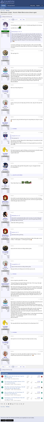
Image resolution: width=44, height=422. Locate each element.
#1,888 (41, 147)
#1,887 (41, 132)
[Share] (39, 22)
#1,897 (41, 299)
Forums (3, 5)
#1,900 (41, 351)
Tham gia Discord (11, 5)
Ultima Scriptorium (17, 384)
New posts (3, 8)
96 (14, 19)
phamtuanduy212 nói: (16, 31)
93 (9, 19)
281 (20, 19)
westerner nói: (14, 232)
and (17, 175)
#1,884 (41, 85)
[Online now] (5, 55)
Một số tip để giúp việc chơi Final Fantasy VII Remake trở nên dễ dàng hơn (14, 393)
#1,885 (41, 100)
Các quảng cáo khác (15, 378)
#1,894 (41, 245)
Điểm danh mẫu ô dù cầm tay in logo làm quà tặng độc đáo (14, 376)
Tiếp (23, 19)
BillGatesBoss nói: (15, 215)
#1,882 (41, 50)
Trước (3, 19)
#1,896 (41, 277)
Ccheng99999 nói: (15, 264)
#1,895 (41, 261)
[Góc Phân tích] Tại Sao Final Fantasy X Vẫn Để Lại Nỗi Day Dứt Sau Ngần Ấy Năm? (15, 387)
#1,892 (41, 212)
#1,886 (41, 116)
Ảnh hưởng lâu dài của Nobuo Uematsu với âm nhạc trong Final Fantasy (15, 382)
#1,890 (41, 178)
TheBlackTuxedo (37, 387)
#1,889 (41, 163)
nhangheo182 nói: (15, 135)
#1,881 (41, 22)
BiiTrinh (6, 378)
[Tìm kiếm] (42, 5)
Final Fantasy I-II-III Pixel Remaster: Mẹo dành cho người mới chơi (15, 398)
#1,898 (41, 320)
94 (11, 19)
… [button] (7, 19)
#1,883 (41, 67)
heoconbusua (4, 14)
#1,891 (41, 195)
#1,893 (41, 229)
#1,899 (41, 336)
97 (16, 19)
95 (13, 19)
